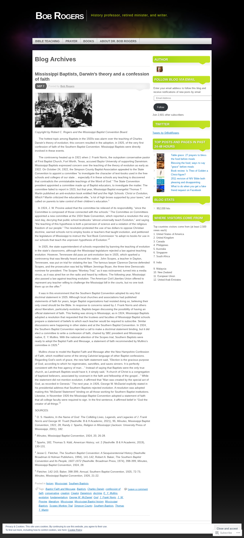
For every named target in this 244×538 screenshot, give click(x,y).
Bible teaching (47, 41)
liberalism (54, 501)
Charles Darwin (95, 489)
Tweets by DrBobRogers (165, 132)
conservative (52, 493)
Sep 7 (40, 86)
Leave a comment (138, 489)
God (96, 497)
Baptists (81, 489)
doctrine (97, 493)
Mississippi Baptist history (89, 501)
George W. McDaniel (80, 497)
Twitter (162, 124)
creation (65, 493)
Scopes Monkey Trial (61, 505)
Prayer (71, 41)
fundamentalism (59, 497)
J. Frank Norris (108, 497)
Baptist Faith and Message (60, 489)
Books (88, 41)
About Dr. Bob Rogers (118, 41)
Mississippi (61, 483)
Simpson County (83, 505)
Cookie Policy (75, 530)
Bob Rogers (67, 86)
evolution (44, 497)
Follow (160, 107)
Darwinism (86, 493)
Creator (75, 493)
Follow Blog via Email (174, 79)
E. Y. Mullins (111, 493)
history (49, 483)
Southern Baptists (79, 483)
